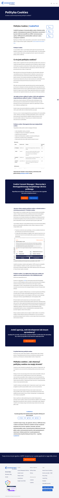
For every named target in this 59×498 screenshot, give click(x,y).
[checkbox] (17, 251)
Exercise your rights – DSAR (47, 473)
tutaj (16, 248)
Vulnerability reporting (46, 483)
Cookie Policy (44, 478)
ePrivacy (31, 473)
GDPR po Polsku (33, 470)
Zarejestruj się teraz (29, 459)
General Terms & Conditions (47, 470)
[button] (17, 240)
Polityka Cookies (21, 475)
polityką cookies (24, 173)
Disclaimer (44, 480)
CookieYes (32, 482)
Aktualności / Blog (8, 474)
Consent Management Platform (23, 470)
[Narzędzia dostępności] (58, 100)
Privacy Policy (44, 475)
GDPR (25, 280)
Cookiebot (32, 479)
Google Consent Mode (22, 480)
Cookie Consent (20, 473)
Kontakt (6, 477)
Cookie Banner (20, 478)
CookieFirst (16, 435)
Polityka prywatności (39, 240)
